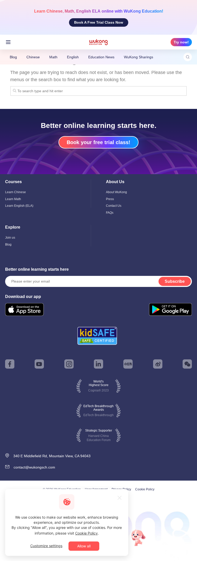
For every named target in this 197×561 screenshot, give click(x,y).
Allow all (84, 546)
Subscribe (175, 281)
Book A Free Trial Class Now (98, 22)
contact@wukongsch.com (34, 467)
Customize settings (46, 546)
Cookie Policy (144, 489)
